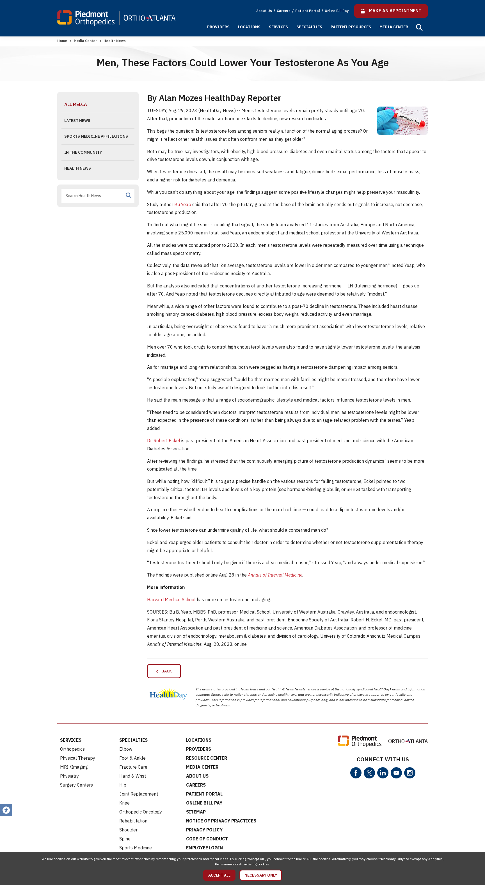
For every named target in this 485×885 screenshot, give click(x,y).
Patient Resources (351, 26)
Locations (249, 26)
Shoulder (128, 830)
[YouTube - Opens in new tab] (396, 772)
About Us (264, 11)
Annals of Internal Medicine (275, 575)
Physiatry (69, 776)
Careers (284, 11)
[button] (419, 27)
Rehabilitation (133, 821)
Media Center (393, 26)
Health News (77, 168)
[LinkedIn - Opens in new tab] (382, 772)
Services (278, 26)
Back (165, 671)
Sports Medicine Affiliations (96, 136)
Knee (124, 803)
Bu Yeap (182, 204)
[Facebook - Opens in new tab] (356, 772)
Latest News (77, 120)
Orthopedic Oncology (140, 812)
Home (62, 41)
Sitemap (196, 812)
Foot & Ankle (132, 758)
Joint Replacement (138, 794)
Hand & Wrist (132, 776)
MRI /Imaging (74, 767)
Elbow (125, 749)
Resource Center (206, 758)
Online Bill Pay (337, 11)
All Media (75, 104)
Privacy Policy (204, 830)
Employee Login (204, 848)
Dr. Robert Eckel (163, 440)
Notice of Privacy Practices (221, 821)
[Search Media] (128, 195)
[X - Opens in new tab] (369, 772)
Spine (125, 839)
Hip (122, 785)
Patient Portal (308, 11)
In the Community (83, 152)
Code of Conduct (207, 839)
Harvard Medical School (171, 599)
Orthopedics (72, 749)
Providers (218, 26)
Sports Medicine (135, 848)
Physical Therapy (77, 758)
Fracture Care (133, 767)
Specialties (309, 26)
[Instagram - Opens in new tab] (409, 772)
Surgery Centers (76, 785)
